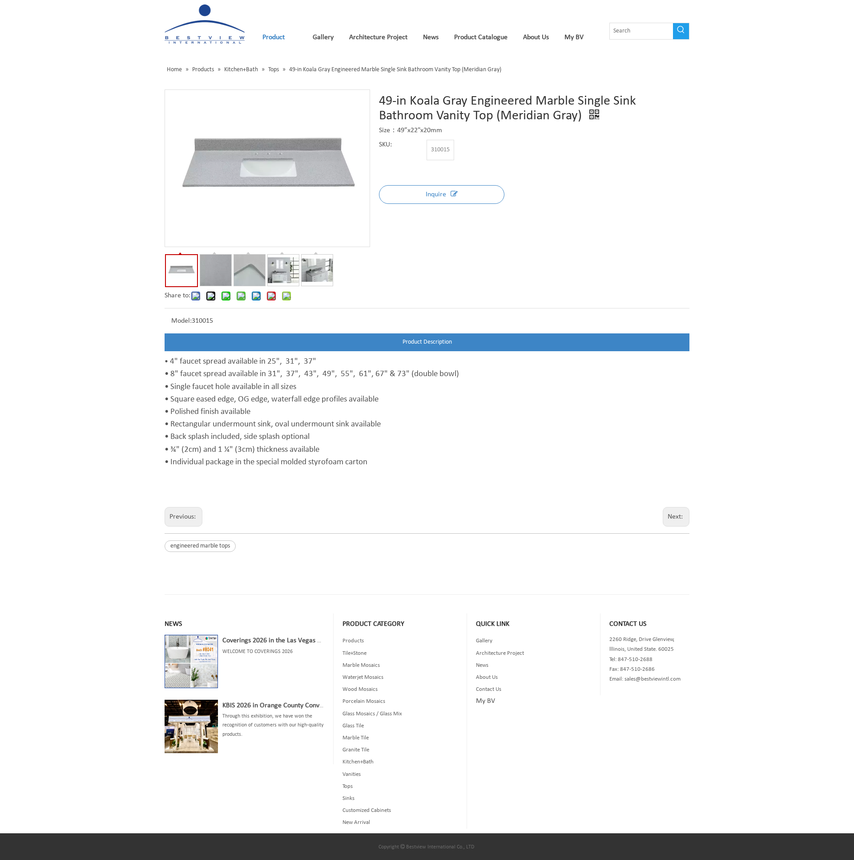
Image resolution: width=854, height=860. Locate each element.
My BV (485, 701)
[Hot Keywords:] (681, 31)
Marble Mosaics (361, 665)
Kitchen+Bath (358, 762)
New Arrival (356, 822)
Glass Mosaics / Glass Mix (372, 714)
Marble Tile (355, 738)
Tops (347, 786)
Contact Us (488, 689)
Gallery (484, 641)
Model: (181, 321)
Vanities (351, 774)
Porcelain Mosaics (363, 701)
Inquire (436, 194)
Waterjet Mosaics (362, 677)
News (482, 665)
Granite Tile (355, 750)
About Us (487, 677)
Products (353, 641)
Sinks (348, 798)
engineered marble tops (200, 546)
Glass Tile (353, 726)
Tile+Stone (354, 653)
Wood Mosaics (360, 689)
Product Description (427, 342)
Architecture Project (500, 653)
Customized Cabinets (366, 810)
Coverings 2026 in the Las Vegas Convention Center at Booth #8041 (319, 640)
